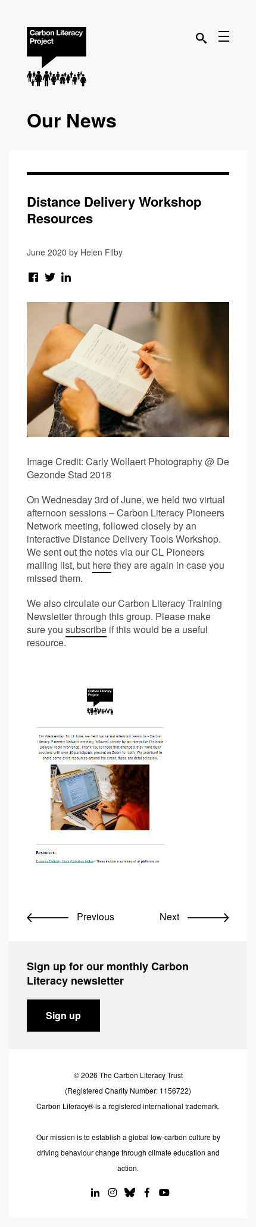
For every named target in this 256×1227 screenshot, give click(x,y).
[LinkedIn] (66, 276)
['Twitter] (50, 276)
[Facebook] (33, 276)
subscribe (86, 629)
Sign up (63, 1015)
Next (171, 916)
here (101, 565)
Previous (94, 916)
